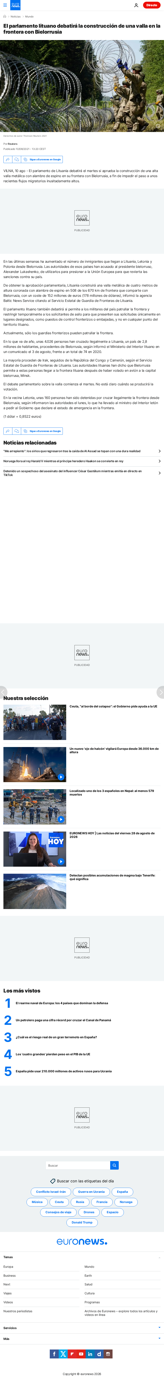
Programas (92, 1302)
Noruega (126, 1202)
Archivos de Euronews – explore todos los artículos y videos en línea (121, 1312)
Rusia (80, 1202)
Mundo (29, 16)
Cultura (90, 1293)
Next (6, 1284)
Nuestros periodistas (17, 1311)
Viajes (7, 1293)
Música (37, 1202)
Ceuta (59, 1202)
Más (6, 1339)
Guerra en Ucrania (91, 1191)
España (122, 1191)
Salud (88, 1284)
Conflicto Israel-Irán (51, 1191)
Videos (8, 1302)
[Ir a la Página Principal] (15, 5)
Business (9, 1275)
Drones (89, 1212)
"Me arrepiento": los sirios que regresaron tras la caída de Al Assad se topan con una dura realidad (71, 451)
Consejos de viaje (58, 1212)
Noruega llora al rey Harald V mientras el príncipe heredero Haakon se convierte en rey (63, 461)
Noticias (15, 16)
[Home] (4, 16)
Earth (88, 1275)
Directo (151, 5)
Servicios (9, 1328)
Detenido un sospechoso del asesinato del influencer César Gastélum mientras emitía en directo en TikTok (72, 473)
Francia (102, 1202)
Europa (8, 1266)
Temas (8, 1257)
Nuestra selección (25, 698)
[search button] (114, 1165)
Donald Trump (82, 1222)
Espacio (113, 1212)
